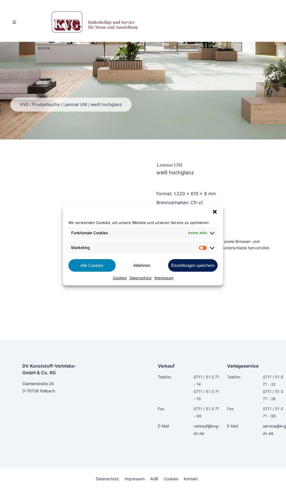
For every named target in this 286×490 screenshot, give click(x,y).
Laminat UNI (75, 104)
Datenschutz (141, 278)
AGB (154, 478)
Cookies (120, 278)
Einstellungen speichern (192, 265)
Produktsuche (46, 104)
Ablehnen (141, 265)
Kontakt (191, 478)
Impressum (163, 278)
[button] (215, 211)
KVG (24, 104)
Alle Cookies (91, 265)
